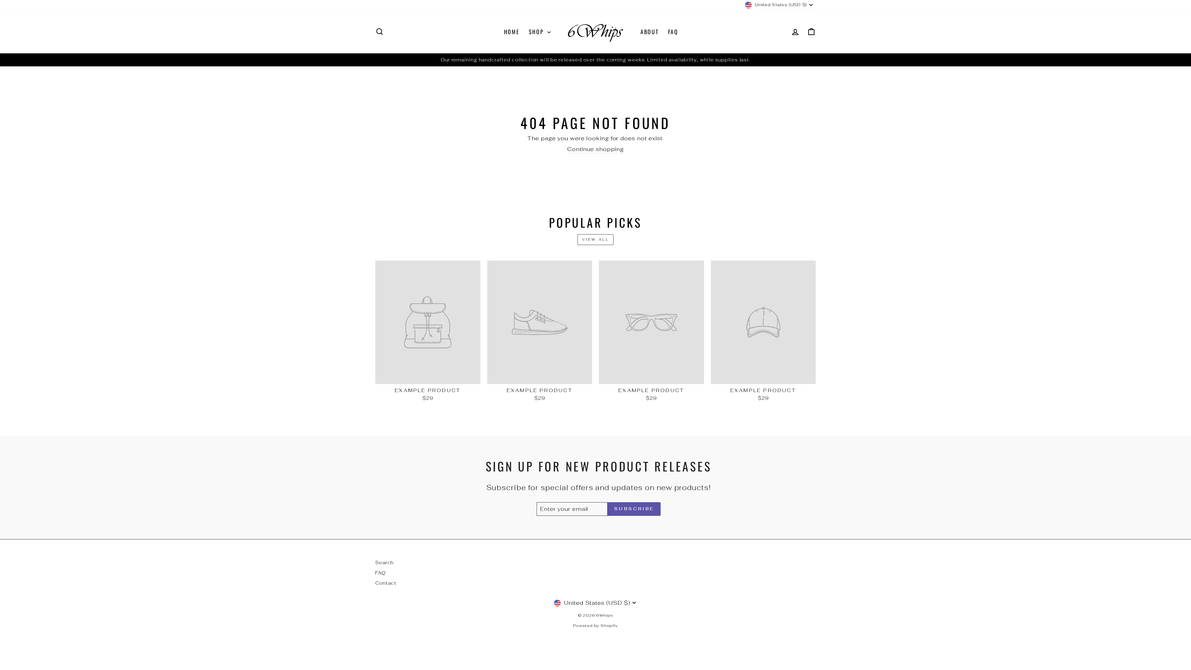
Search (384, 562)
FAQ (673, 32)
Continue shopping (595, 149)
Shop (537, 32)
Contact (385, 583)
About (649, 32)
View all (595, 239)
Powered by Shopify (595, 625)
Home (512, 32)
